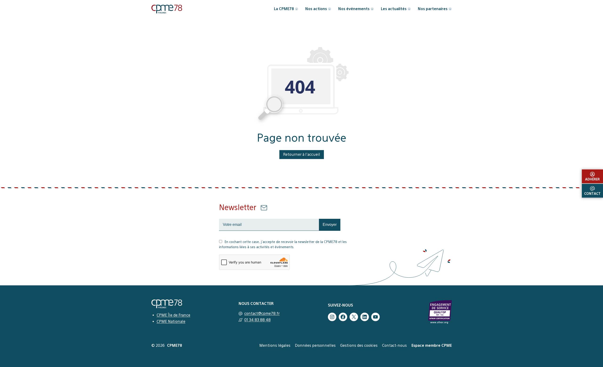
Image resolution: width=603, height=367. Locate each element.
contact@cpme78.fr (262, 313)
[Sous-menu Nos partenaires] (450, 9)
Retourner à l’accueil (301, 154)
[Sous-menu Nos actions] (329, 9)
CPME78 (174, 345)
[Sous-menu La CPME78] (296, 9)
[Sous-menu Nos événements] (372, 9)
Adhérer (592, 179)
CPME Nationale (171, 321)
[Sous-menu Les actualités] (409, 9)
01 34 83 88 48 (257, 320)
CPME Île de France (173, 315)
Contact (592, 193)
